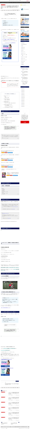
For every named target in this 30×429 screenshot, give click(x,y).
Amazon (3, 152)
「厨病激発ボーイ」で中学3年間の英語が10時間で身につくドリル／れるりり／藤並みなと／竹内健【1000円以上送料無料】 (12, 173)
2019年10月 (23, 97)
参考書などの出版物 (7, 97)
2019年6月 (23, 100)
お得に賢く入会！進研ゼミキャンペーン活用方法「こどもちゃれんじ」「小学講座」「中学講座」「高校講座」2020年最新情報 (25, 82)
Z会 (12, 2)
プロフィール (3, 2)
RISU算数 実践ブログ (24, 44)
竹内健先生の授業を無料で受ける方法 (8, 104)
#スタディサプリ (7, 213)
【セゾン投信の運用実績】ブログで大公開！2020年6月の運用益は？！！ (25, 72)
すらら (23, 50)
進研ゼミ (23, 64)
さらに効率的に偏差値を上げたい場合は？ (8, 107)
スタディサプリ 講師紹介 (24, 55)
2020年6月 (23, 88)
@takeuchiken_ (3, 213)
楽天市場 (6, 152)
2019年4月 (23, 103)
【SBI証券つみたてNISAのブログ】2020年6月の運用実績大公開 (25, 69)
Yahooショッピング (10, 152)
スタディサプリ (17, 2)
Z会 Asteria (23, 47)
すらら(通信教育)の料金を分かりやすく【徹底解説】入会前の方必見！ (25, 75)
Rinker (9, 174)
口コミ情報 (23, 39)
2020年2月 (23, 94)
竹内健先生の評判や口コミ (7, 101)
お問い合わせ (8, 2)
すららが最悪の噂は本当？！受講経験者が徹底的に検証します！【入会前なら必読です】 (25, 78)
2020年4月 (23, 91)
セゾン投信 (23, 61)
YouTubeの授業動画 (7, 105)
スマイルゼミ (22, 2)
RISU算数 (27, 2)
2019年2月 (23, 106)
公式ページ (27, 39)
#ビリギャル (13, 206)
